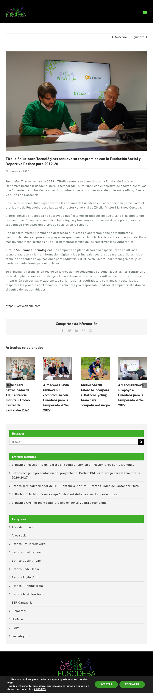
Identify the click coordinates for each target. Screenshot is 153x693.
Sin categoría (21, 636)
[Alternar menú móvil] (145, 13)
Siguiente (137, 37)
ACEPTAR (106, 684)
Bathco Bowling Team (27, 552)
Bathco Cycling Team (27, 560)
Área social (20, 535)
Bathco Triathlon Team (28, 594)
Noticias (18, 619)
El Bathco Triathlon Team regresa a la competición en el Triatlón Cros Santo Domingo (73, 464)
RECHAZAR (132, 684)
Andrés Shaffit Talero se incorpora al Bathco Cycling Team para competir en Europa (95, 395)
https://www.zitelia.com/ (24, 305)
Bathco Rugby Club (25, 577)
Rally (15, 627)
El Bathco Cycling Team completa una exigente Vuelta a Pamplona (59, 502)
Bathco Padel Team (25, 569)
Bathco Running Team (27, 585)
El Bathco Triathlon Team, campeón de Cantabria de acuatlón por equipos (65, 494)
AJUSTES (40, 689)
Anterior (121, 37)
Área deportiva (22, 527)
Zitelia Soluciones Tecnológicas (29, 250)
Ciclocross (19, 611)
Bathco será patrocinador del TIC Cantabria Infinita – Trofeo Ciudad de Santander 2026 (75, 485)
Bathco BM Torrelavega (28, 543)
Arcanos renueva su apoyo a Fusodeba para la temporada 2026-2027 (131, 395)
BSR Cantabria (22, 602)
